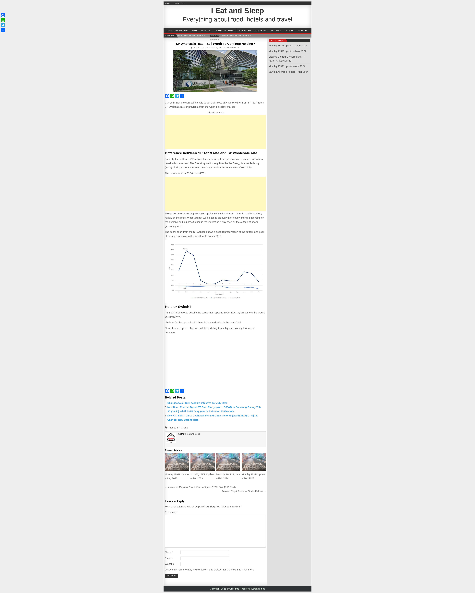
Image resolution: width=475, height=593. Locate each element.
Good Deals (275, 31)
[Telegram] (2, 25)
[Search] (309, 31)
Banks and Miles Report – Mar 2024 (288, 71)
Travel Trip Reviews (225, 31)
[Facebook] (298, 31)
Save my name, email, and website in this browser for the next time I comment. (210, 569)
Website (169, 564)
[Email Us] (306, 31)
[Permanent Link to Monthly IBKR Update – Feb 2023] (254, 462)
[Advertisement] (215, 132)
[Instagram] (302, 31)
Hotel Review (244, 31)
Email (169, 558)
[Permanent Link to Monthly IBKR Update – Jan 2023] (202, 462)
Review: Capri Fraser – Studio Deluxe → (244, 491)
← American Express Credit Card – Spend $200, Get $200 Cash (200, 487)
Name (169, 552)
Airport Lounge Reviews (176, 31)
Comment (171, 512)
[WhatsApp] (2, 20)
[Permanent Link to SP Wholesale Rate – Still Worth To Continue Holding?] (215, 71)
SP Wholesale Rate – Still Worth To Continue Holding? (215, 44)
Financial (289, 31)
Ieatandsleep (197, 48)
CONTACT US (179, 3)
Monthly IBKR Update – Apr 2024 (287, 66)
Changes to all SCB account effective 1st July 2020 (197, 403)
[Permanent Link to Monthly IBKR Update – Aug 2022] (177, 462)
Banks (194, 31)
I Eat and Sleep (237, 10)
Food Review (260, 31)
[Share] (2, 30)
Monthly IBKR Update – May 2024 (287, 51)
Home (167, 3)
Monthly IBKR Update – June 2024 (288, 45)
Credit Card (206, 31)
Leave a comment (232, 48)
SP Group (182, 427)
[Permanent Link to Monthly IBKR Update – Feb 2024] (228, 462)
